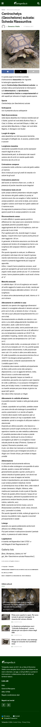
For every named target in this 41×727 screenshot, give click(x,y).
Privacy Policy (26, 722)
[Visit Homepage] (20, 3)
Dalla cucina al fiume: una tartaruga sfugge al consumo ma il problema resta (24, 642)
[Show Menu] (3, 3)
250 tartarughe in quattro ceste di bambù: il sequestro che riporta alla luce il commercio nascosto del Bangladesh (18, 604)
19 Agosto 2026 (17, 646)
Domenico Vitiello (14, 26)
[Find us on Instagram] (9, 705)
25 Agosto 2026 (8, 609)
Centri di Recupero (8, 688)
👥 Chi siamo (6, 716)
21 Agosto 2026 (17, 635)
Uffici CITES (6, 692)
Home (3, 10)
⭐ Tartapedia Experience (9, 718)
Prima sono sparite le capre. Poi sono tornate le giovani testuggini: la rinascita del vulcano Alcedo (25, 617)
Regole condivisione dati (11, 695)
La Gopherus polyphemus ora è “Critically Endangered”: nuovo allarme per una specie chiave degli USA (24, 629)
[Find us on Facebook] (4, 705)
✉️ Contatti (16, 716)
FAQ (3, 685)
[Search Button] (38, 3)
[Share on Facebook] (8, 71)
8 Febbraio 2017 (28, 26)
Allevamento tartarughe (13, 10)
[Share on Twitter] (21, 71)
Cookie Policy (17, 722)
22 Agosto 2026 (17, 622)
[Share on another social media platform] (33, 71)
